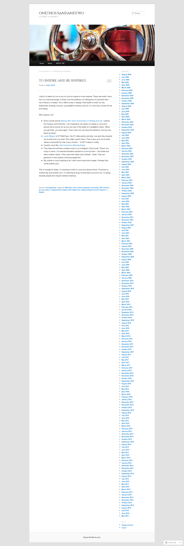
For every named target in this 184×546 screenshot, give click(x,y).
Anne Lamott (77, 187)
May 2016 (125, 389)
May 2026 (125, 82)
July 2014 (125, 447)
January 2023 (127, 183)
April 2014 (125, 455)
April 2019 (125, 302)
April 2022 (125, 206)
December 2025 (127, 95)
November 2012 (127, 500)
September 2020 (128, 256)
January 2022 (127, 214)
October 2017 (127, 349)
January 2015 (127, 431)
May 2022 (125, 204)
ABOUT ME (60, 63)
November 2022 (127, 188)
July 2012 (125, 510)
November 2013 (127, 468)
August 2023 (126, 164)
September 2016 (128, 381)
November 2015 (127, 404)
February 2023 (127, 180)
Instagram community (90, 187)
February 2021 (127, 243)
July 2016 (125, 386)
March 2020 (126, 272)
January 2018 (127, 341)
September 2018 (128, 320)
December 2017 (127, 344)
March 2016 (126, 394)
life (40, 190)
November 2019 (127, 283)
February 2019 (127, 307)
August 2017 (126, 354)
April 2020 (125, 270)
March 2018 (126, 336)
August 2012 (126, 508)
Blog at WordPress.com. (92, 537)
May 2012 (125, 516)
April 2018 (125, 333)
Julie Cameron (104, 187)
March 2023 (126, 177)
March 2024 (126, 146)
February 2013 (127, 492)
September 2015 (128, 410)
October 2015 (127, 407)
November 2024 (127, 124)
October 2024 (127, 127)
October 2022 (127, 190)
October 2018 (127, 317)
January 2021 (127, 246)
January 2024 (127, 151)
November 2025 (127, 98)
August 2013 (126, 476)
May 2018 (125, 331)
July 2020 (125, 262)
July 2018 (125, 325)
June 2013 (125, 481)
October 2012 (127, 502)
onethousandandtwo (61, 13)
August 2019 (126, 291)
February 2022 (127, 212)
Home (42, 63)
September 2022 (128, 193)
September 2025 (128, 103)
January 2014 (127, 463)
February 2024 (127, 148)
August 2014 (126, 444)
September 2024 (128, 130)
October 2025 (127, 101)
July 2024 (125, 135)
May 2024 (125, 140)
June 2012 (125, 513)
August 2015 (126, 413)
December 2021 (127, 217)
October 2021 (127, 222)
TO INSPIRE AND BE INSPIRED (62, 80)
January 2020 (127, 278)
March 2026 (126, 87)
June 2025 (125, 111)
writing (83, 190)
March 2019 (126, 304)
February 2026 (127, 90)
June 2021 (125, 233)
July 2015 (125, 415)
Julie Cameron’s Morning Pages (72, 145)
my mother (46, 190)
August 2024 (126, 132)
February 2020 (127, 275)
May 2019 (125, 299)
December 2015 (127, 402)
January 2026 (127, 93)
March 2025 (126, 119)
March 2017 (126, 365)
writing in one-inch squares (96, 190)
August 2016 (126, 383)
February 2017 (127, 368)
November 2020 (127, 251)
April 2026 (125, 85)
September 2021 (128, 225)
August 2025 (126, 106)
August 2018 (126, 323)
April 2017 (125, 362)
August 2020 (126, 259)
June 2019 (125, 296)
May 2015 (125, 420)
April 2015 (125, 423)
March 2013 (126, 489)
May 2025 (125, 114)
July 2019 (125, 294)
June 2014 (125, 450)
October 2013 (127, 471)
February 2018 (127, 338)
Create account (127, 525)
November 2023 (127, 156)
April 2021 (125, 238)
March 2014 (126, 457)
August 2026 (126, 74)
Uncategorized (51, 187)
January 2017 (127, 370)
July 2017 (125, 357)
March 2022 (126, 209)
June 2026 (125, 79)
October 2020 (127, 254)
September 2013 (128, 473)
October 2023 (127, 159)
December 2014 (127, 434)
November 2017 (127, 346)
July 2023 (125, 167)
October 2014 (127, 439)
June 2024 (125, 138)
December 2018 (127, 312)
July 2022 (125, 198)
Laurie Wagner (49, 136)
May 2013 (125, 484)
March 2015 (126, 426)
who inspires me (74, 190)
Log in (124, 527)
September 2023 (128, 161)
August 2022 (126, 196)
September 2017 (128, 352)
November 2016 (127, 375)
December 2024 (127, 122)
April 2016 (125, 391)
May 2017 (125, 360)
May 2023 (125, 172)
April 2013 (125, 486)
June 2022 (125, 201)
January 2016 (127, 399)
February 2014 (127, 460)
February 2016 (127, 397)
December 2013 (127, 465)
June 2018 (125, 328)
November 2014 (127, 436)
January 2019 (127, 309)
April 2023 (125, 175)
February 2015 (127, 428)
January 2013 (127, 494)
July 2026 (125, 77)
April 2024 (125, 143)
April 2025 (125, 116)
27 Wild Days (67, 187)
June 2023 (125, 169)
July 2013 (125, 479)
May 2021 (125, 235)
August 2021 (126, 227)
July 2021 (125, 230)
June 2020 (125, 264)
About (50, 63)
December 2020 (127, 249)
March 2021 (126, 241)
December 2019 (127, 280)
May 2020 (125, 267)
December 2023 (127, 154)
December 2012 (127, 497)
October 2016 (127, 378)
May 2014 (125, 452)
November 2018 (127, 315)
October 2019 (127, 286)
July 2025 (125, 108)
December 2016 (127, 373)
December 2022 (127, 185)
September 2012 (128, 505)
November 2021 (127, 220)
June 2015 (125, 418)
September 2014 (128, 442)
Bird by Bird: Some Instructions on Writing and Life (81, 120)
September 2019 (128, 288)
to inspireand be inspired (59, 190)
